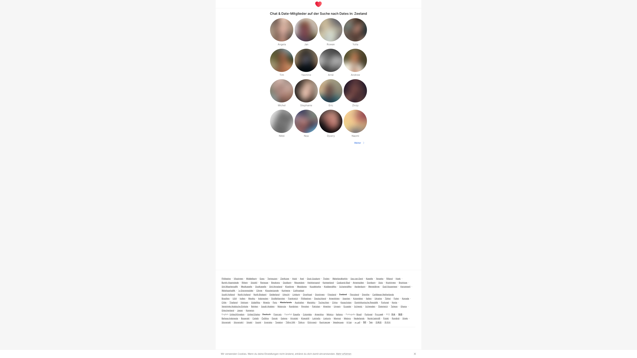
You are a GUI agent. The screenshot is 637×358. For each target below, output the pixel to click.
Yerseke (379, 278)
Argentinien (334, 298)
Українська (338, 322)
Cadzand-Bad (343, 282)
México (330, 314)
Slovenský (239, 322)
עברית (349, 322)
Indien (242, 298)
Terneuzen (272, 278)
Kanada (405, 298)
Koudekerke (315, 286)
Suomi (258, 322)
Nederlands (359, 318)
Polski (386, 318)
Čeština (265, 318)
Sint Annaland (275, 286)
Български (324, 322)
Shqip (405, 318)
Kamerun (250, 310)
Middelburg (251, 278)
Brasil (359, 314)
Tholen (326, 278)
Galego (284, 318)
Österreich (383, 306)
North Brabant (259, 294)
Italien (369, 298)
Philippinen (306, 298)
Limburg (296, 294)
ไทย (371, 322)
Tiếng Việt (290, 322)
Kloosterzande (272, 290)
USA (235, 298)
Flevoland (354, 294)
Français (278, 314)
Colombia (307, 314)
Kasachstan (346, 302)
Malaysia (282, 306)
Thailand (233, 302)
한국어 (387, 322)
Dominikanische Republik (366, 302)
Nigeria (266, 302)
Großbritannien (278, 298)
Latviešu (316, 318)
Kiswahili (305, 318)
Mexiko (251, 298)
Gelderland (274, 294)
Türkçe (301, 322)
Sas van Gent (357, 278)
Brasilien (226, 298)
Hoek (398, 278)
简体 (393, 314)
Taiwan (394, 306)
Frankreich (293, 298)
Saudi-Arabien (268, 306)
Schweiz (358, 306)
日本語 (379, 322)
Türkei (388, 298)
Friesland (332, 294)
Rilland (389, 278)
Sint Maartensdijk (230, 286)
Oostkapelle (260, 286)
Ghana (404, 306)
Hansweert (405, 286)
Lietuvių (327, 318)
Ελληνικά (312, 322)
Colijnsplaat (298, 290)
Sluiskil (254, 282)
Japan (240, 310)
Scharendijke (345, 286)
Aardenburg (359, 286)
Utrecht (286, 294)
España (296, 314)
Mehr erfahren (343, 353)
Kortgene (286, 290)
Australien (299, 302)
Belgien (254, 306)
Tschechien (323, 302)
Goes (262, 278)
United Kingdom (237, 314)
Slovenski (226, 322)
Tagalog (279, 322)
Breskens (275, 282)
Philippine (226, 278)
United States (253, 314)
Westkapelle (246, 286)
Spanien (346, 298)
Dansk (275, 318)
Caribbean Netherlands (383, 294)
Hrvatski (294, 318)
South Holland (228, 294)
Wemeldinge (374, 286)
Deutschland (320, 298)
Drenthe (365, 294)
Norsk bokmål (373, 318)
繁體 (400, 314)
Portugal (368, 314)
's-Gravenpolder (245, 290)
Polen (396, 298)
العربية (357, 322)
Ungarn (337, 306)
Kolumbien (358, 298)
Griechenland (228, 310)
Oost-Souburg (313, 278)
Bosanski (245, 318)
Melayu (347, 318)
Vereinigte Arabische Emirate (235, 306)
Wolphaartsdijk (228, 290)
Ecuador (347, 306)
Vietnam (244, 302)
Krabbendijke (330, 286)
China (335, 302)
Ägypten (305, 306)
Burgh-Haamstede (230, 282)
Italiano (339, 314)
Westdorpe (302, 286)
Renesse (264, 282)
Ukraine (378, 298)
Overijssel (307, 294)
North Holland (244, 294)
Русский (379, 314)
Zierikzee (284, 278)
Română (395, 318)
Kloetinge (289, 286)
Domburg (371, 282)
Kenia (394, 302)
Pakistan (316, 306)
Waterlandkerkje (340, 278)
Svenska (268, 322)
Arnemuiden (358, 282)
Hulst (294, 278)
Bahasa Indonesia (230, 318)
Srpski (249, 322)
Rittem (245, 282)
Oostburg (287, 282)
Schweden (370, 306)
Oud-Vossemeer (390, 286)
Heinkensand (313, 282)
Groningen (320, 294)
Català (255, 318)
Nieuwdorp (299, 282)
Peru (275, 302)
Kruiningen (391, 282)
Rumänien (293, 306)
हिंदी (364, 322)
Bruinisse (403, 282)
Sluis (380, 282)
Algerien (327, 306)
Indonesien (263, 298)
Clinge (259, 290)
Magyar (337, 318)
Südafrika (255, 302)
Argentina (319, 314)
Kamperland (328, 282)
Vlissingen (238, 278)
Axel (302, 278)
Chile (224, 302)
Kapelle (369, 278)
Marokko (311, 302)
